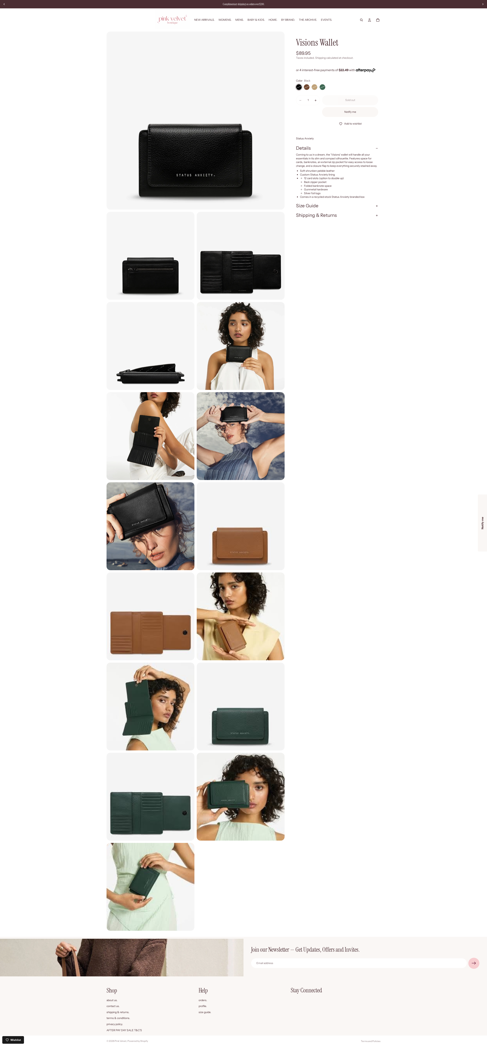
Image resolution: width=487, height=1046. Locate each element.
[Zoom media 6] (150, 436)
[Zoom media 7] (241, 436)
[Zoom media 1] (196, 121)
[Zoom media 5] (241, 346)
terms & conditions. (118, 1018)
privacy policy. (115, 1024)
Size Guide (307, 206)
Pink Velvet (121, 1041)
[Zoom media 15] (241, 797)
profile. (203, 1006)
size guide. (205, 1012)
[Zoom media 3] (241, 256)
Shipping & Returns (316, 215)
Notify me (350, 112)
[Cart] (378, 20)
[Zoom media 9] (241, 526)
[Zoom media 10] (150, 616)
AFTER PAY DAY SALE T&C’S (124, 1030)
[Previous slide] (4, 4)
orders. (203, 1000)
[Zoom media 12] (150, 706)
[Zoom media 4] (150, 346)
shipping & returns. (118, 1012)
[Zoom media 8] (150, 526)
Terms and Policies (370, 1041)
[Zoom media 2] (150, 256)
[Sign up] (473, 963)
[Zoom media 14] (150, 797)
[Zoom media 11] (241, 616)
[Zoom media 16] (150, 887)
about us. (112, 1000)
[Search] (361, 20)
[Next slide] (483, 4)
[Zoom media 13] (241, 706)
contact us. (113, 1006)
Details (303, 148)
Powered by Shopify (137, 1041)
